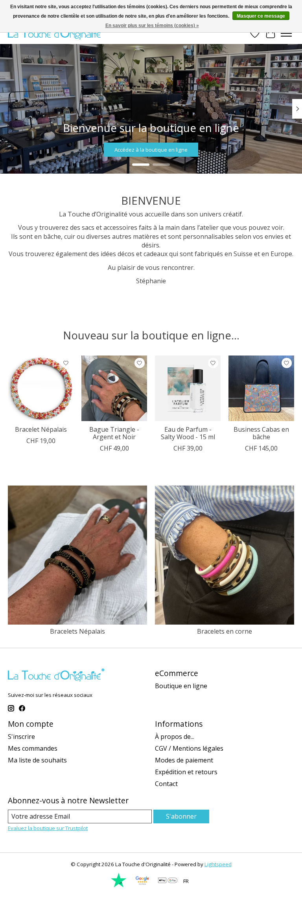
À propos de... (174, 736)
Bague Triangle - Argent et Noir (114, 433)
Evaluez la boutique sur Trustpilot (48, 828)
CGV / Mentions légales (189, 748)
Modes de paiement (184, 760)
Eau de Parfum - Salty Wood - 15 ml (188, 433)
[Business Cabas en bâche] (261, 388)
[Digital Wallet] (167, 881)
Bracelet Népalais (41, 429)
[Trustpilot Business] (119, 886)
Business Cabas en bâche (261, 433)
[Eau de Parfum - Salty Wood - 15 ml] (188, 388)
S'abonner (181, 816)
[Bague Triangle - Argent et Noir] (114, 388)
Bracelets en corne (224, 631)
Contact (166, 783)
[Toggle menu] (286, 33)
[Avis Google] (142, 886)
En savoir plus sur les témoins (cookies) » (152, 25)
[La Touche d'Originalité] (56, 33)
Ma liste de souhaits (37, 760)
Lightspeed (218, 864)
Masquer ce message (261, 16)
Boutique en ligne (181, 686)
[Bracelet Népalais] (41, 388)
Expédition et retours (186, 772)
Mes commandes (32, 748)
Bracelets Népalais (77, 631)
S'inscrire (21, 736)
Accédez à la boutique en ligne (151, 149)
